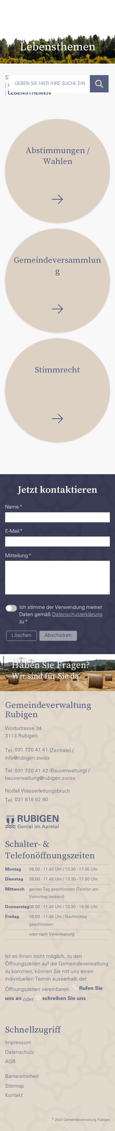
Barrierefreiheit (22, 1076)
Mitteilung (18, 556)
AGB (10, 1061)
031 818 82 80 (31, 799)
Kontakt (14, 1095)
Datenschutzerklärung (77, 614)
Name (13, 507)
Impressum (18, 1043)
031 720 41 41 (31, 750)
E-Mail (14, 531)
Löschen (21, 635)
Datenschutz (19, 1052)
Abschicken (58, 635)
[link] (57, 670)
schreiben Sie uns (64, 998)
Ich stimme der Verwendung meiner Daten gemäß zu (60, 614)
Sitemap (14, 1086)
